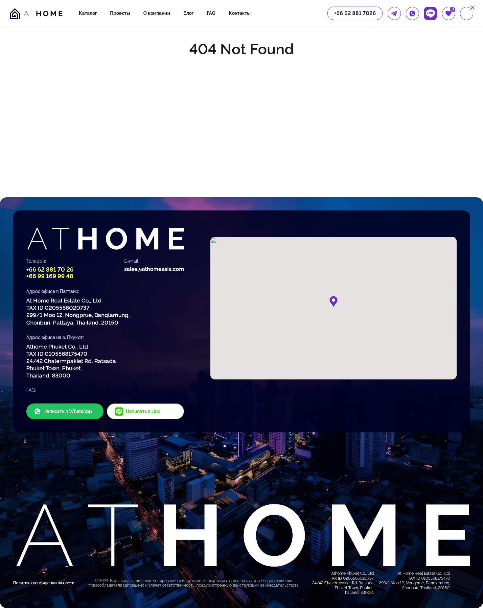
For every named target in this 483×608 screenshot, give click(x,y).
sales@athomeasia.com (154, 269)
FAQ (211, 13)
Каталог (88, 13)
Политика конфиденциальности (43, 583)
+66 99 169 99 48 (49, 276)
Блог (188, 13)
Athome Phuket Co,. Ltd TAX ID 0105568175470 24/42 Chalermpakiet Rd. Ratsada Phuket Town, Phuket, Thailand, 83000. (71, 361)
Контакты (240, 13)
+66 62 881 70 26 (50, 269)
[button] (333, 302)
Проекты (120, 13)
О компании (156, 13)
